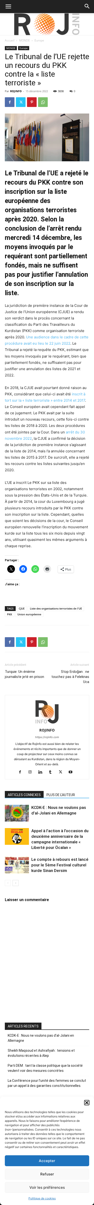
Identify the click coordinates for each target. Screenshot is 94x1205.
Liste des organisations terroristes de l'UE (56, 608)
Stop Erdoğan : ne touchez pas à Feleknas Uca (70, 676)
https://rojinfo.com (47, 737)
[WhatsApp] (43, 102)
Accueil (9, 40)
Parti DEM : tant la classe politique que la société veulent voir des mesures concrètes (45, 1068)
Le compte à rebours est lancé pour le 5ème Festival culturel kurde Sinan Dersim (59, 865)
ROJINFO (16, 91)
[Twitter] (21, 102)
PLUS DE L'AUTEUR (61, 795)
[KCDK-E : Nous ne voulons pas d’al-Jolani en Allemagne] (17, 813)
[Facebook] (9, 102)
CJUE (22, 608)
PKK (9, 614)
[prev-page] (8, 883)
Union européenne (29, 614)
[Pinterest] (32, 102)
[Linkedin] (42, 772)
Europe (39, 40)
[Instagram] (32, 772)
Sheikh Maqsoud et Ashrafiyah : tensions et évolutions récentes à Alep (41, 1053)
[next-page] (16, 883)
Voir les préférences (47, 1187)
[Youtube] (72, 772)
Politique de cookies (42, 1198)
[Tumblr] (52, 772)
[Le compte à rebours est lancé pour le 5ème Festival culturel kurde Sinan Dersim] (17, 865)
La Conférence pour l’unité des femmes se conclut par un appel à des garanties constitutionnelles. (47, 1083)
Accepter (47, 1160)
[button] (86, 1102)
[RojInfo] (47, 24)
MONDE (24, 40)
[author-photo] (47, 723)
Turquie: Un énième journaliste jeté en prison (24, 674)
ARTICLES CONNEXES (24, 795)
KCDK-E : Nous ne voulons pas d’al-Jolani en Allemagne (41, 1038)
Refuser (47, 1174)
